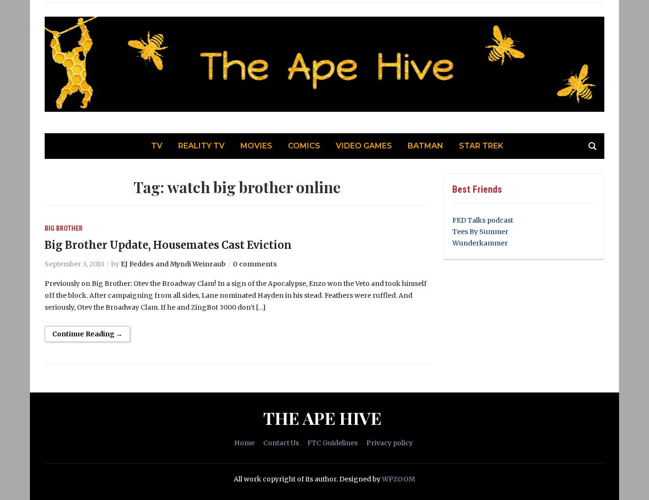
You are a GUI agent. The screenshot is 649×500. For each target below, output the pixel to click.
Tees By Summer (480, 231)
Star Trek (481, 145)
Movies (256, 145)
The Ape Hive (322, 417)
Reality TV (201, 145)
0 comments (255, 264)
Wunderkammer (480, 243)
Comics (304, 145)
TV (156, 145)
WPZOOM (398, 479)
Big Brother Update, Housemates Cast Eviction (168, 245)
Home (244, 443)
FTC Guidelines (332, 443)
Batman (425, 145)
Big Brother (64, 228)
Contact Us (281, 443)
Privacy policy (389, 443)
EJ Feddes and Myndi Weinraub (173, 264)
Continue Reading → (87, 334)
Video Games (364, 145)
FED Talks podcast (482, 220)
